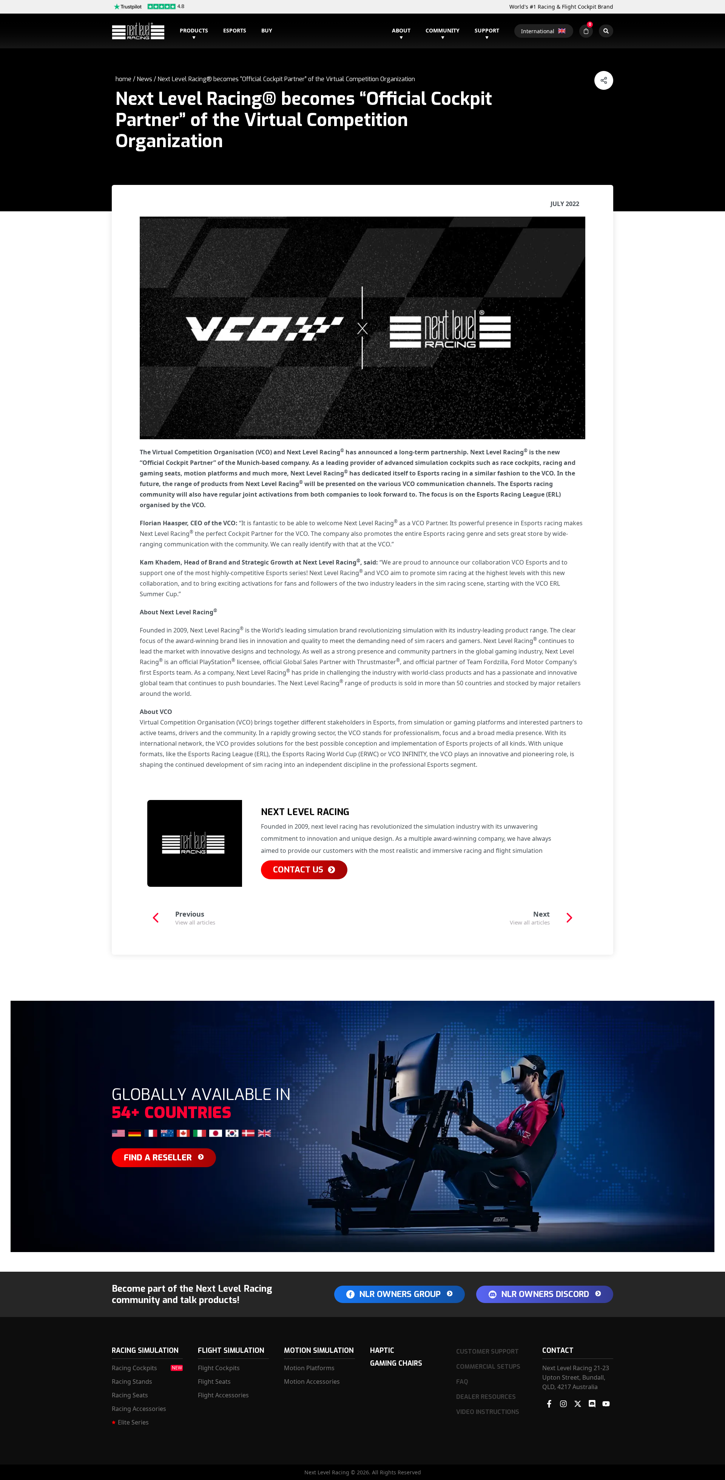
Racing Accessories (139, 1409)
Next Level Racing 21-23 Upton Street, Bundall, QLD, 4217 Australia (575, 1377)
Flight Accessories (223, 1395)
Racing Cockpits (134, 1368)
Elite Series (133, 1422)
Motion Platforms (309, 1368)
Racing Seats (130, 1395)
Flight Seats (214, 1381)
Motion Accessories (312, 1381)
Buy (266, 30)
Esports (234, 30)
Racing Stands (132, 1381)
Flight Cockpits (219, 1368)
